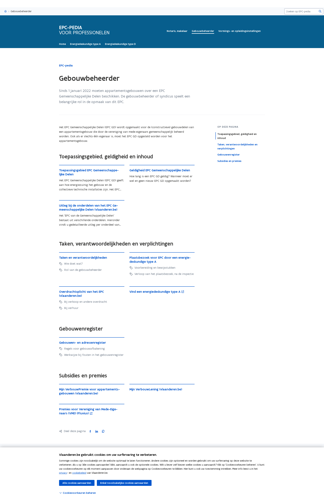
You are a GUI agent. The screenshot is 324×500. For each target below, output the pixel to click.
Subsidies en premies (229, 161)
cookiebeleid (79, 472)
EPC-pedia (66, 65)
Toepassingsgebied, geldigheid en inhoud (237, 136)
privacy (63, 472)
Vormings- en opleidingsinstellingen (239, 31)
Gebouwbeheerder (203, 31)
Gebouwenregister (228, 154)
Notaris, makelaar (177, 31)
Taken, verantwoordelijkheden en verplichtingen (237, 146)
